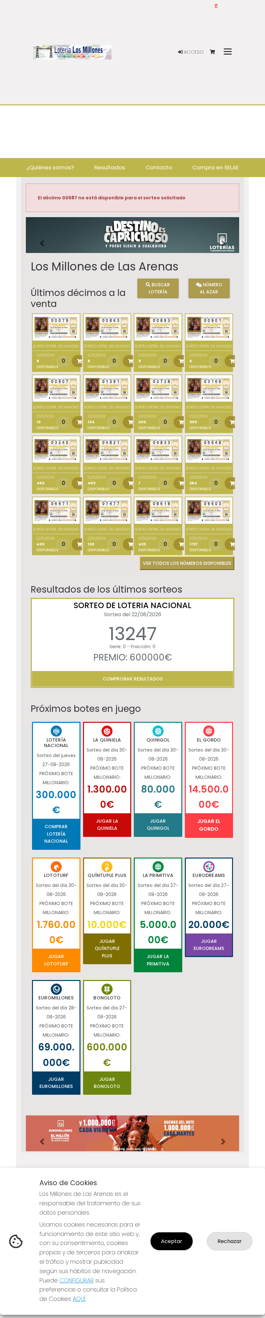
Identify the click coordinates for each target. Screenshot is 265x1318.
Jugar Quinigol (158, 824)
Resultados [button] (109, 167)
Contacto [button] (159, 167)
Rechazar (229, 1241)
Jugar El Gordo (208, 825)
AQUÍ (79, 1299)
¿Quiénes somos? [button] (50, 167)
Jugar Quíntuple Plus (107, 948)
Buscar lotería (159, 288)
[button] (42, 243)
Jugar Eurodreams (209, 945)
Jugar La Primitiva (158, 960)
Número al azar (211, 288)
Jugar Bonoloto (107, 1083)
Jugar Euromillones (56, 1083)
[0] (215, 52)
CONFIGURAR (76, 1280)
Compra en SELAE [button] (215, 167)
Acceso (193, 52)
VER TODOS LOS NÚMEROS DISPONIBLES (187, 563)
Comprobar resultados (133, 679)
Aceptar (171, 1241)
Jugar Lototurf (56, 960)
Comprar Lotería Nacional (56, 833)
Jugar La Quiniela (107, 824)
